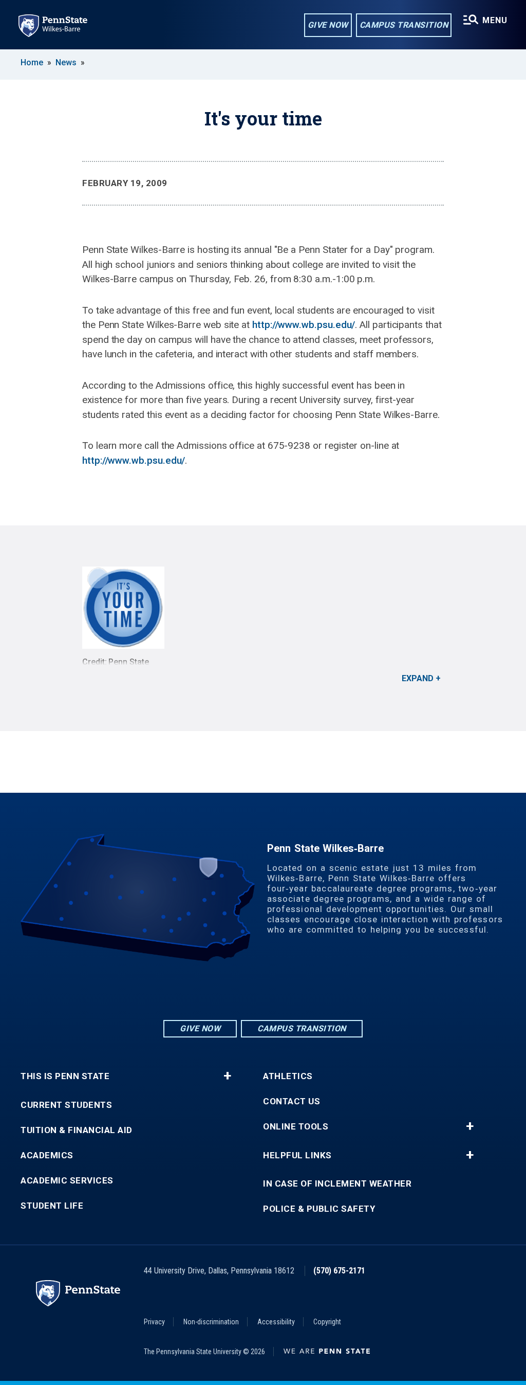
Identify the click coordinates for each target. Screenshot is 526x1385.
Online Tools (295, 1127)
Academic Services (67, 1181)
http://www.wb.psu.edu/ (303, 325)
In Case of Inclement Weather (337, 1184)
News (66, 62)
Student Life (52, 1206)
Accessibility (276, 1322)
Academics (47, 1155)
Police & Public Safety (319, 1209)
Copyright (327, 1322)
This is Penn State (65, 1076)
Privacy (154, 1322)
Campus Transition (404, 25)
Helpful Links (297, 1155)
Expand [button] (418, 678)
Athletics (288, 1076)
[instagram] (236, 989)
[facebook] (263, 989)
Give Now (328, 25)
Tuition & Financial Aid (77, 1130)
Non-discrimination (211, 1322)
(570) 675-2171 (339, 1270)
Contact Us (291, 1101)
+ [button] (227, 1076)
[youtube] (290, 989)
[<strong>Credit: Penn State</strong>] (263, 608)
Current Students (66, 1105)
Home (32, 62)
